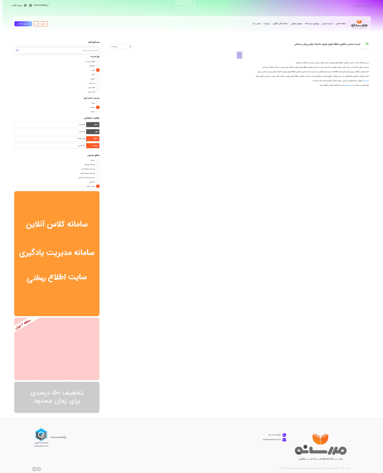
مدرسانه (366, 80)
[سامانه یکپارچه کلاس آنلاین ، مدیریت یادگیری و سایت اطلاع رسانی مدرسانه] (56, 253)
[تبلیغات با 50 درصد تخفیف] (56, 397)
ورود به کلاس (17, 5)
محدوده (95, 145)
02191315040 (40, 5)
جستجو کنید (93, 42)
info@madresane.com (272, 439)
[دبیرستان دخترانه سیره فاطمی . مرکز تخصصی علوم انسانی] (56, 349)
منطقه (96, 138)
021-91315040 (275, 435)
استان (96, 124)
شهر (96, 131)
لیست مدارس (349, 85)
